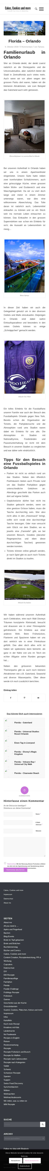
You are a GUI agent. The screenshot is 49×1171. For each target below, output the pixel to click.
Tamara (41, 47)
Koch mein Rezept (11, 1024)
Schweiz (7, 1069)
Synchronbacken (11, 1087)
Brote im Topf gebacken (14, 940)
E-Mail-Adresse (39, 824)
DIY (5, 971)
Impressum (8, 894)
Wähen (7, 1090)
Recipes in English (11, 1038)
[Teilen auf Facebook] (11, 698)
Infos (6, 1017)
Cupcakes (8, 964)
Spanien (7, 1076)
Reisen (7, 1041)
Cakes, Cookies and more (13, 890)
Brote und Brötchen (12, 943)
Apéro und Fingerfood (13, 929)
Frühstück (8, 996)
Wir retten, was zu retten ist (15, 1101)
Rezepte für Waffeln (12, 1055)
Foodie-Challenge (11, 989)
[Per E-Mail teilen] (38, 698)
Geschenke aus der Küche (15, 1003)
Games (7, 999)
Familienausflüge (11, 978)
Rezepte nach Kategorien (14, 1062)
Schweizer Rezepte (12, 1073)
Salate (6, 1066)
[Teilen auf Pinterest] (24, 698)
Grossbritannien (10, 1006)
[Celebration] (24, 28)
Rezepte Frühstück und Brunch (17, 1052)
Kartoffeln (8, 1020)
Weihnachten (9, 1094)
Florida (6, 985)
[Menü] (41, 9)
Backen (7, 933)
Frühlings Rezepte (11, 992)
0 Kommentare (26, 47)
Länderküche (9, 1031)
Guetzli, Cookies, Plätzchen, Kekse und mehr (23, 1010)
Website (38, 831)
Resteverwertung (11, 1045)
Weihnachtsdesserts (12, 1097)
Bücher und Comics (12, 950)
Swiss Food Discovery (13, 1083)
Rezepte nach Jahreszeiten (15, 1059)
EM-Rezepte (9, 975)
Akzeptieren (15, 1161)
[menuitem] (35, 9)
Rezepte (7, 1048)
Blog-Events (9, 936)
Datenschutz (11, 864)
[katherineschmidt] (20, 9)
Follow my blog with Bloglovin (16, 1149)
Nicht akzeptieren (32, 1161)
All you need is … (11, 926)
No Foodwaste (10, 1034)
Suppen (7, 1080)
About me (7, 903)
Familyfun (8, 982)
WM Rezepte (9, 1104)
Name (38, 814)
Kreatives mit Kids (11, 1027)
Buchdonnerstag (11, 947)
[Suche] (35, 9)
